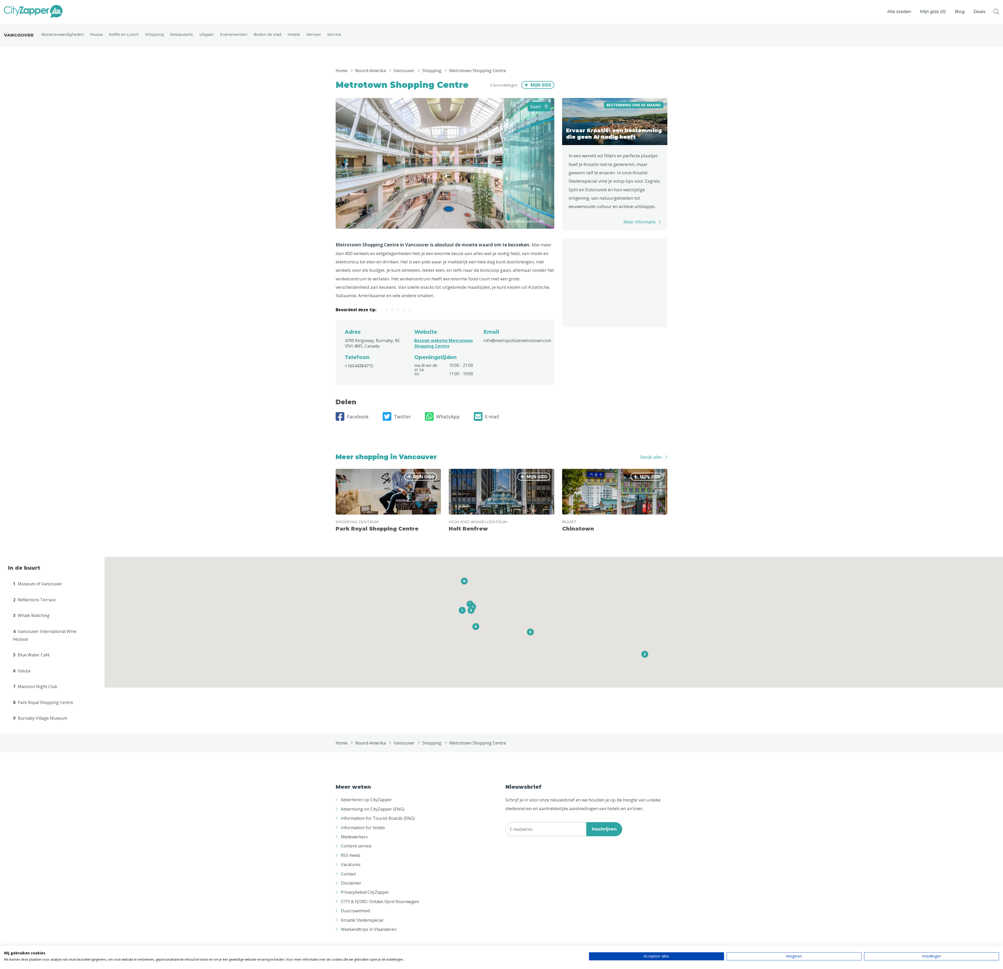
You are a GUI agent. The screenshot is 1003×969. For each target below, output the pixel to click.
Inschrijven (604, 829)
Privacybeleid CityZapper (365, 892)
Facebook (358, 416)
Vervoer (313, 34)
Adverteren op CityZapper (366, 800)
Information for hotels (363, 827)
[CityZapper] (33, 12)
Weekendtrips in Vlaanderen (368, 929)
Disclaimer (351, 883)
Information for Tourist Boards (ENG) (378, 818)
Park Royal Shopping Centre (43, 702)
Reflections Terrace (34, 600)
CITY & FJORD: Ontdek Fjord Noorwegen (380, 901)
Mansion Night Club (35, 686)
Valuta (21, 671)
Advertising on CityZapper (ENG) (372, 809)
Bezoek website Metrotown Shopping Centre (443, 343)
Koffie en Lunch (124, 34)
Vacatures (350, 864)
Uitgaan (206, 34)
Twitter (402, 416)
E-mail (492, 416)
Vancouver (18, 35)
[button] (462, 610)
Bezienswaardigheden (62, 34)
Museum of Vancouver (37, 584)
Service (334, 34)
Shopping (154, 34)
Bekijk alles (651, 457)
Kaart (536, 106)
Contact (348, 874)
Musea (96, 34)
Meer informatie (639, 222)
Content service (356, 846)
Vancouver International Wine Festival (45, 635)
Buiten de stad (267, 34)
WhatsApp (448, 416)
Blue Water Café (31, 655)
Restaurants (181, 34)
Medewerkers (354, 837)
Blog (960, 11)
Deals (979, 11)
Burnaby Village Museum (40, 718)
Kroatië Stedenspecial (362, 920)
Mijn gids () (933, 11)
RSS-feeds (350, 855)
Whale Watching (31, 615)
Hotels (294, 34)
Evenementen (233, 34)
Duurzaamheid (355, 911)
